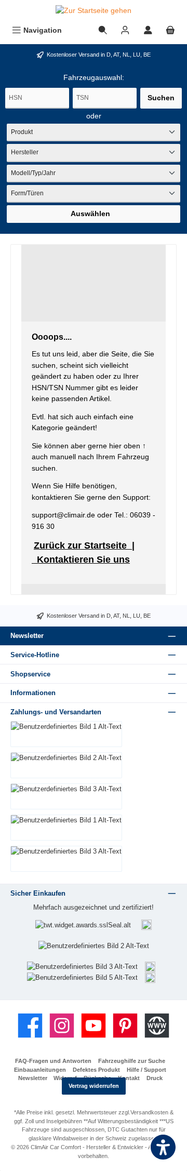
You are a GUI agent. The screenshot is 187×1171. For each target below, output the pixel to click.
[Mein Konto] (148, 30)
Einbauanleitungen (40, 1070)
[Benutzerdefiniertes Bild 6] (150, 977)
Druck (154, 1078)
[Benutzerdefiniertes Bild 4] (150, 966)
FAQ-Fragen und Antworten (53, 1061)
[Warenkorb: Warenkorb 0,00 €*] (170, 30)
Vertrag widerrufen (94, 1086)
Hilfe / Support (146, 1070)
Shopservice (30, 674)
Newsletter (32, 1078)
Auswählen (90, 213)
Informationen (33, 693)
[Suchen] (102, 30)
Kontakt (129, 1078)
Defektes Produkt (96, 1070)
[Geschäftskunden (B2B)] (125, 30)
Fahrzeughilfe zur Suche (131, 1061)
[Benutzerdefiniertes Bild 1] (146, 924)
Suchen (161, 98)
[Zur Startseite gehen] (93, 11)
